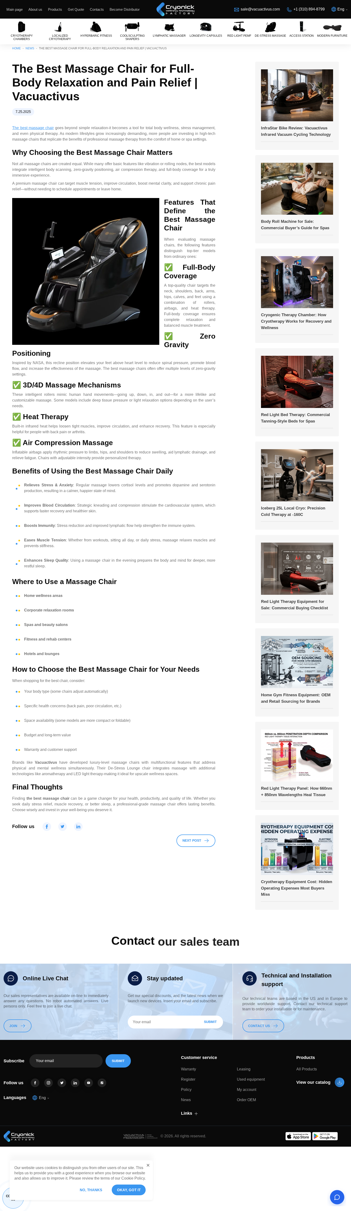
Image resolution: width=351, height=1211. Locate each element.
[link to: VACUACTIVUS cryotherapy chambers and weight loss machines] (175, 9)
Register (188, 1079)
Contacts (97, 9)
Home (16, 48)
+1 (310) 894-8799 (309, 9)
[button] (148, 1165)
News (30, 48)
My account (246, 1090)
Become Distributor (125, 9)
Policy (186, 1090)
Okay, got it (129, 1190)
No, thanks (91, 1190)
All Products (306, 1069)
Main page (14, 9)
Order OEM (246, 1100)
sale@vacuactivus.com (260, 9)
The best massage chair (33, 128)
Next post (191, 840)
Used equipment (251, 1079)
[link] (35, 1083)
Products (55, 9)
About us (35, 9)
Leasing (243, 1069)
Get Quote (76, 9)
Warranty (188, 1069)
